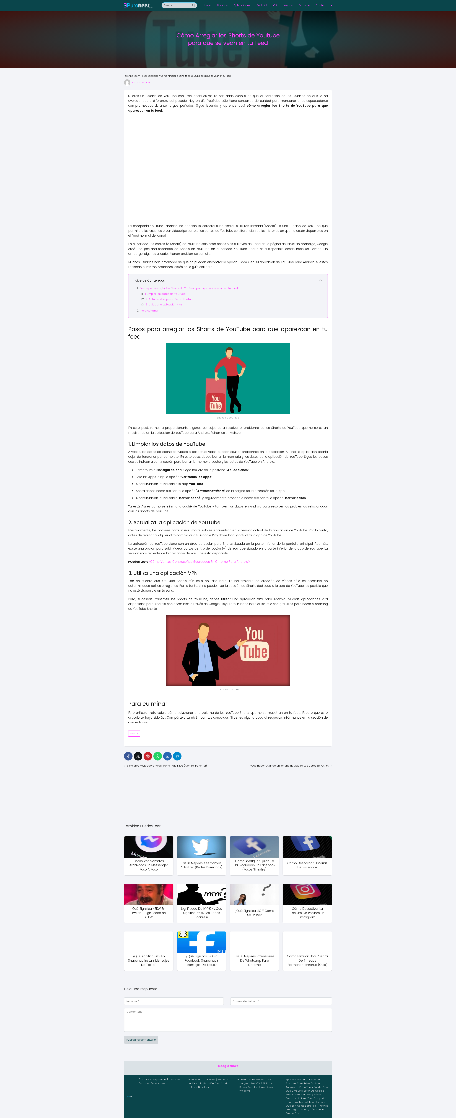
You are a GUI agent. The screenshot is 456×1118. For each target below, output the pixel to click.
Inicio (207, 5)
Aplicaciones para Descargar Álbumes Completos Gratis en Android (303, 1083)
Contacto (322, 5)
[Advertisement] (228, 142)
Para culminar (150, 310)
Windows (244, 1091)
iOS (275, 5)
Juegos (288, 5)
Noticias (222, 5)
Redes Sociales (248, 1087)
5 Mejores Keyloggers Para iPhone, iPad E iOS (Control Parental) (167, 765)
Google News (228, 1066)
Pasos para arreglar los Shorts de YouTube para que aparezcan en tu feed (189, 288)
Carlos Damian (141, 82)
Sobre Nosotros (199, 1087)
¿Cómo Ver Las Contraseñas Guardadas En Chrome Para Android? (199, 562)
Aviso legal (194, 1079)
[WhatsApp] (157, 756)
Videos (134, 733)
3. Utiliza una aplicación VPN (164, 304)
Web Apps (267, 1087)
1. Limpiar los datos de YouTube (165, 294)
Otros (302, 5)
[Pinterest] (148, 756)
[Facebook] (128, 756)
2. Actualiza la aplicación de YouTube (170, 299)
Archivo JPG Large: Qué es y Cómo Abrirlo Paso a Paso (307, 1109)
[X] (138, 756)
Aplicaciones (242, 5)
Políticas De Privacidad (213, 1083)
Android (261, 5)
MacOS (255, 1083)
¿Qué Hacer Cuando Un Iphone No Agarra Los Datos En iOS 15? (289, 765)
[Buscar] (193, 5)
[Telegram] (177, 756)
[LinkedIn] (167, 756)
